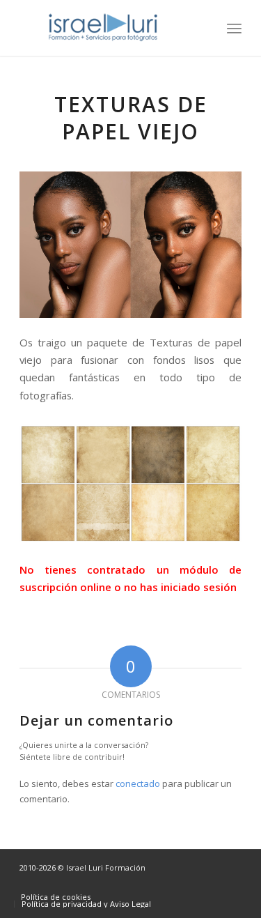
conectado (138, 783)
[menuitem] (234, 28)
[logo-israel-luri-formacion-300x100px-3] (108, 28)
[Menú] (234, 28)
